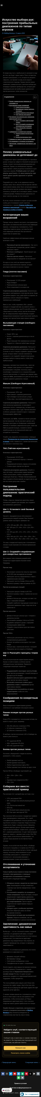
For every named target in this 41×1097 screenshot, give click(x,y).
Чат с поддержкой (32, 1094)
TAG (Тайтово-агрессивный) (23, 114)
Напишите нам (20, 1048)
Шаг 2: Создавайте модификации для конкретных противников (25, 125)
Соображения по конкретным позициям (20, 131)
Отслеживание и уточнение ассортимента (21, 141)
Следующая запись (32, 1062)
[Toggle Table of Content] (34, 97)
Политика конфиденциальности (20, 1088)
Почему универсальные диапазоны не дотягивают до (20, 102)
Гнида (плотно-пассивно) (22, 107)
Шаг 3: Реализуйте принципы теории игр (24, 128)
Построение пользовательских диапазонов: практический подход (21, 118)
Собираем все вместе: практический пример (22, 139)
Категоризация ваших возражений (19, 105)
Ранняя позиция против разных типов (24, 134)
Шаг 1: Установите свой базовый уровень (25, 121)
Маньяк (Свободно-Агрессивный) (25, 112)
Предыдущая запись (8, 1062)
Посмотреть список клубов (20, 1053)
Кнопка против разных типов (23, 137)
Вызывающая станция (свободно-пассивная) (25, 110)
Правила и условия (20, 1083)
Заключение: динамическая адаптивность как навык (22, 144)
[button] (1, 5)
